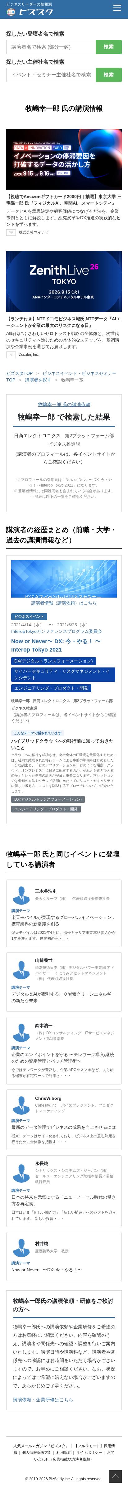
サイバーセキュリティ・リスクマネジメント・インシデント (62, 674)
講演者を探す (38, 379)
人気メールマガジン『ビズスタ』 (41, 1446)
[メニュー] (117, 8)
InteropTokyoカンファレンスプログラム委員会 (56, 631)
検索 (109, 46)
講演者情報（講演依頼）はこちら (64, 602)
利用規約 (64, 1452)
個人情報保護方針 (37, 1452)
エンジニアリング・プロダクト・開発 (51, 688)
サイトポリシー (89, 1452)
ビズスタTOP (19, 373)
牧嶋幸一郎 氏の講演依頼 (64, 404)
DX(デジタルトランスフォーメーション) (53, 660)
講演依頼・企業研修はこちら (43, 1399)
